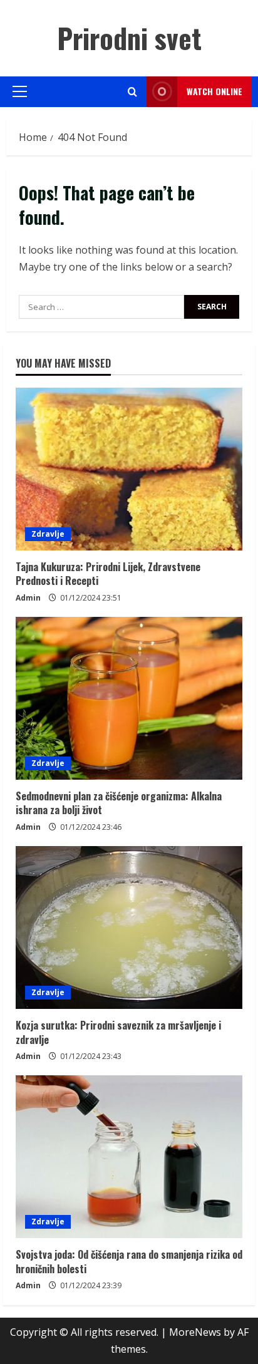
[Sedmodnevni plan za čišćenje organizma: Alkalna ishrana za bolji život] (129, 698)
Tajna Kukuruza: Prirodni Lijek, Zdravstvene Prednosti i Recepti (108, 573)
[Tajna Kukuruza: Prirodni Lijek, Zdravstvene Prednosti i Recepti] (129, 469)
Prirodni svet (129, 38)
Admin (28, 597)
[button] (19, 91)
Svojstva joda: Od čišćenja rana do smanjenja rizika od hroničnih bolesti (129, 1261)
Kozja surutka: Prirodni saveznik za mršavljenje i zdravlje (118, 1032)
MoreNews (195, 1332)
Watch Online (214, 91)
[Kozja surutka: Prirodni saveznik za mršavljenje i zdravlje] (129, 927)
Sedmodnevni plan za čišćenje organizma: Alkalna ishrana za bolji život (119, 802)
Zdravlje (47, 534)
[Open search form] (132, 92)
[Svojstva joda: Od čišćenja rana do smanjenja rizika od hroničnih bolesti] (129, 1156)
